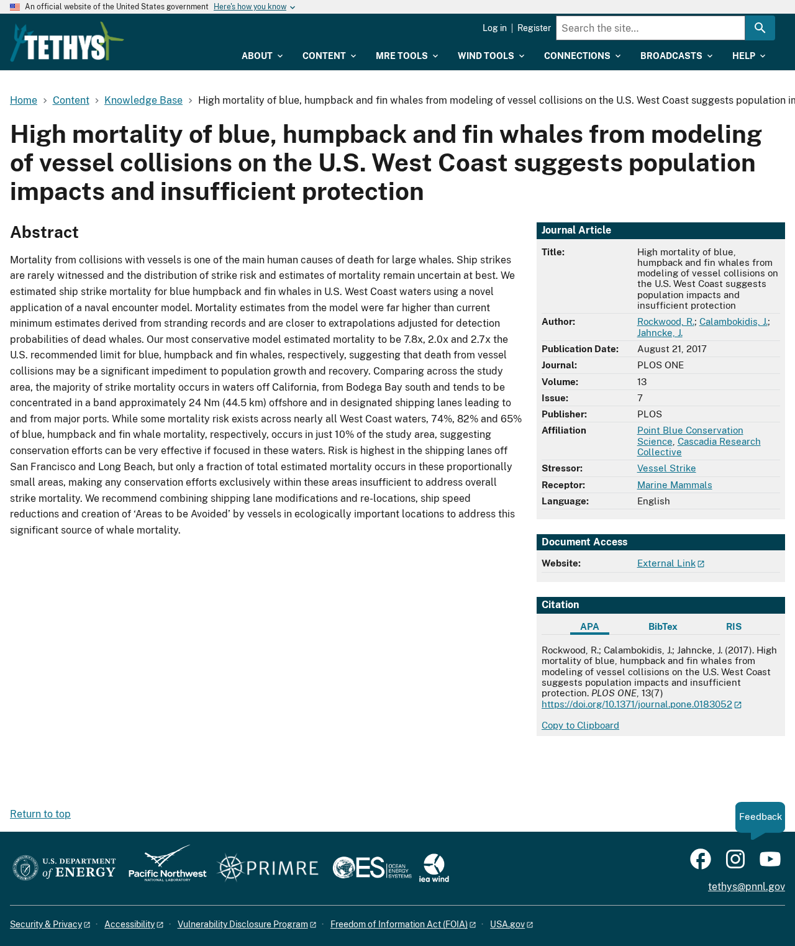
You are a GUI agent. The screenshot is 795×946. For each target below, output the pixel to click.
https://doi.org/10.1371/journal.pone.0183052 (637, 704)
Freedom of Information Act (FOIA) (399, 924)
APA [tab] (589, 626)
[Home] (67, 42)
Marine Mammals (674, 485)
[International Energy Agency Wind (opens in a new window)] (434, 868)
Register (534, 28)
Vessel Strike (666, 468)
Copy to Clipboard (580, 725)
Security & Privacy (46, 924)
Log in (495, 28)
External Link (666, 563)
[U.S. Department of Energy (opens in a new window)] (64, 868)
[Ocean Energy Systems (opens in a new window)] (373, 868)
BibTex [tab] (663, 626)
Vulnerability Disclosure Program (243, 924)
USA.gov (507, 924)
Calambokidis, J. (733, 321)
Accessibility (129, 924)
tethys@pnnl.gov (746, 887)
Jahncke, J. (660, 332)
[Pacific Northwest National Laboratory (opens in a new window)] (163, 868)
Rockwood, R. (665, 321)
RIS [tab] (734, 626)
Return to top (40, 814)
